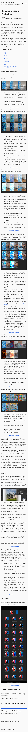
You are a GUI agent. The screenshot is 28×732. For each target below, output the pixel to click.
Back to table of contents (14, 107)
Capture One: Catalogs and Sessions (13, 703)
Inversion (6, 58)
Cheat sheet (6, 67)
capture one (3, 698)
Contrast (6, 56)
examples (3, 18)
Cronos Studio (8, 2)
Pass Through (7, 63)
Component (6, 61)
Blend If (5, 64)
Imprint (3, 729)
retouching (19, 18)
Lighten (5, 55)
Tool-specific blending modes (10, 66)
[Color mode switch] (22, 3)
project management (10, 705)
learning (8, 18)
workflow (17, 698)
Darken (5, 53)
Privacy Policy (11, 729)
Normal (5, 52)
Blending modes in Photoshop (11, 711)
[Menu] (26, 3)
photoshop (13, 18)
